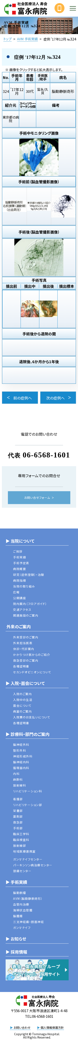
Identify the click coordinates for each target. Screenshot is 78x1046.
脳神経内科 (21, 762)
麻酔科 (18, 779)
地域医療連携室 (24, 851)
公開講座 (19, 598)
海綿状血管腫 (22, 910)
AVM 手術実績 (27, 38)
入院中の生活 (22, 700)
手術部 (18, 828)
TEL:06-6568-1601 (39, 1016)
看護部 (18, 799)
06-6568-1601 (46, 455)
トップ (7, 38)
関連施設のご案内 (25, 615)
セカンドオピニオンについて (32, 672)
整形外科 (19, 750)
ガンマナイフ (22, 928)
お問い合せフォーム (37, 497)
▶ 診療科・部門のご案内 (28, 734)
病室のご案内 (22, 711)
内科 (16, 774)
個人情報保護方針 (50, 1027)
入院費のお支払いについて (31, 717)
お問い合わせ (20, 1027)
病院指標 (19, 580)
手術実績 (19, 557)
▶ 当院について (20, 541)
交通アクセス (22, 609)
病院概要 (19, 569)
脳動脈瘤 (19, 893)
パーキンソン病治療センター (32, 865)
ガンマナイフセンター (27, 859)
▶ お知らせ (16, 939)
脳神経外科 (21, 744)
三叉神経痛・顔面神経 (28, 922)
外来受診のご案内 (25, 637)
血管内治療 (21, 904)
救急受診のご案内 (25, 660)
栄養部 (18, 811)
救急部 (18, 822)
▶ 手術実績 (16, 882)
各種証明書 (21, 666)
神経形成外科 (22, 756)
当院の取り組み (24, 586)
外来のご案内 (18, 626)
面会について (22, 705)
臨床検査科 (21, 840)
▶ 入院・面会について (25, 683)
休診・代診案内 (23, 649)
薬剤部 (18, 816)
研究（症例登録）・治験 (28, 575)
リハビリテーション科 (27, 791)
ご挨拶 (17, 551)
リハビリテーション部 (27, 805)
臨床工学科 (21, 834)
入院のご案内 (22, 694)
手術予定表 (21, 563)
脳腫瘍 (18, 916)
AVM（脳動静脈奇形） (28, 898)
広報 (16, 592)
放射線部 (19, 845)
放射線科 (19, 785)
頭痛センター (22, 871)
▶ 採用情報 (16, 952)
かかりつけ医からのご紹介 (31, 655)
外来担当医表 (22, 643)
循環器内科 (21, 768)
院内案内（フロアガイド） (30, 604)
